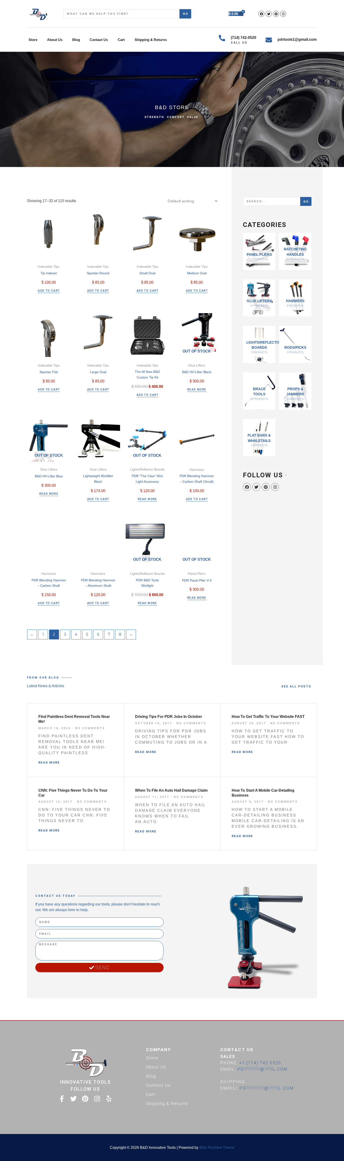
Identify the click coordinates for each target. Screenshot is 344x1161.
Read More (49, 762)
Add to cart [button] (49, 290)
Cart (121, 40)
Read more (196, 389)
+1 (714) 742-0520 (260, 1062)
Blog (76, 40)
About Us (54, 40)
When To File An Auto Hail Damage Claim (171, 790)
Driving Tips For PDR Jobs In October (168, 717)
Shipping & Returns (151, 40)
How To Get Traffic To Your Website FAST (268, 717)
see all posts (296, 686)
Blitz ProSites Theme (216, 1148)
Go (185, 13)
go (306, 201)
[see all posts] (314, 686)
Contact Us (99, 40)
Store (33, 40)
